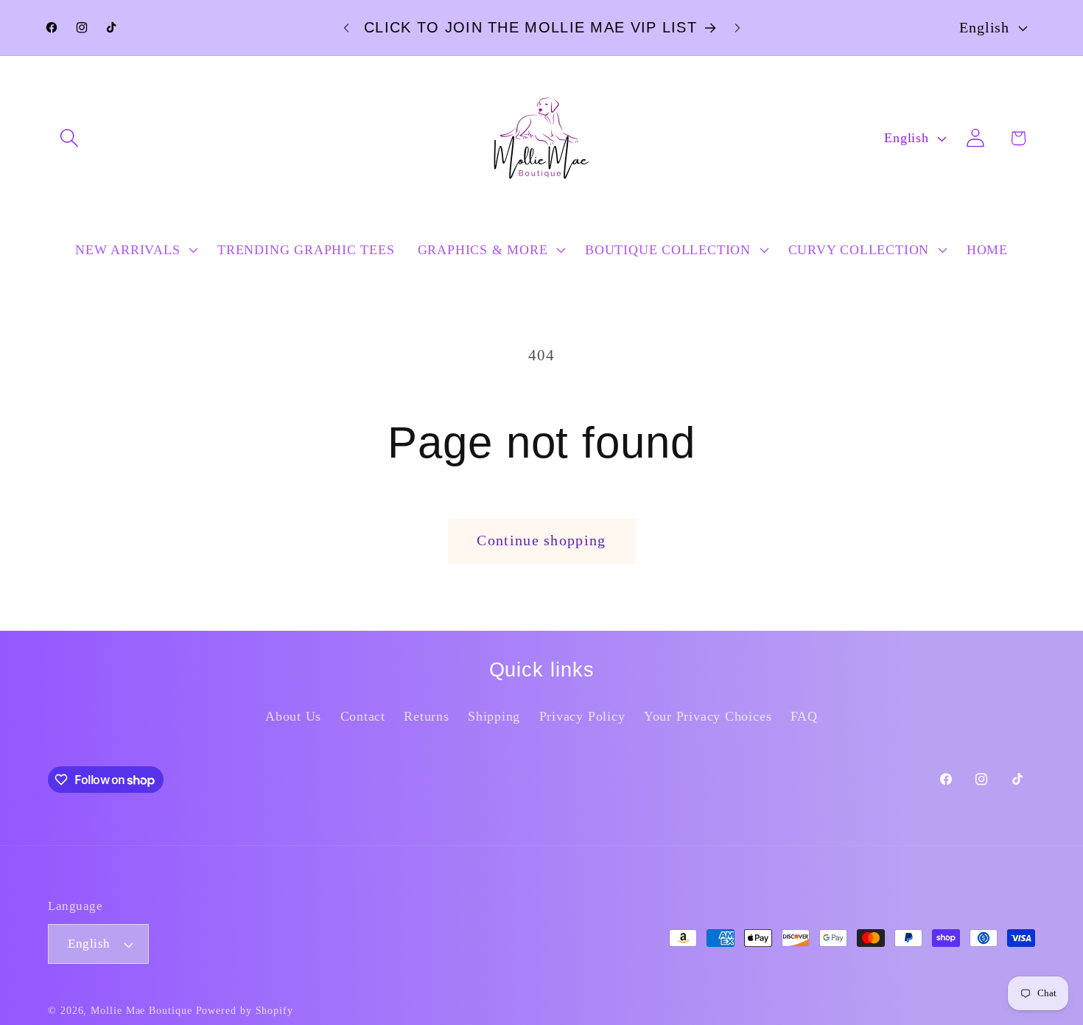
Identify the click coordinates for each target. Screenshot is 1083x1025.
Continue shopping (541, 540)
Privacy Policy (582, 716)
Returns (426, 716)
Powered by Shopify (244, 1010)
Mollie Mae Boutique (141, 1010)
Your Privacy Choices (708, 716)
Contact (362, 716)
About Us (293, 716)
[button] (69, 138)
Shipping (494, 716)
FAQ (804, 716)
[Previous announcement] (346, 28)
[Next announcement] (737, 28)
